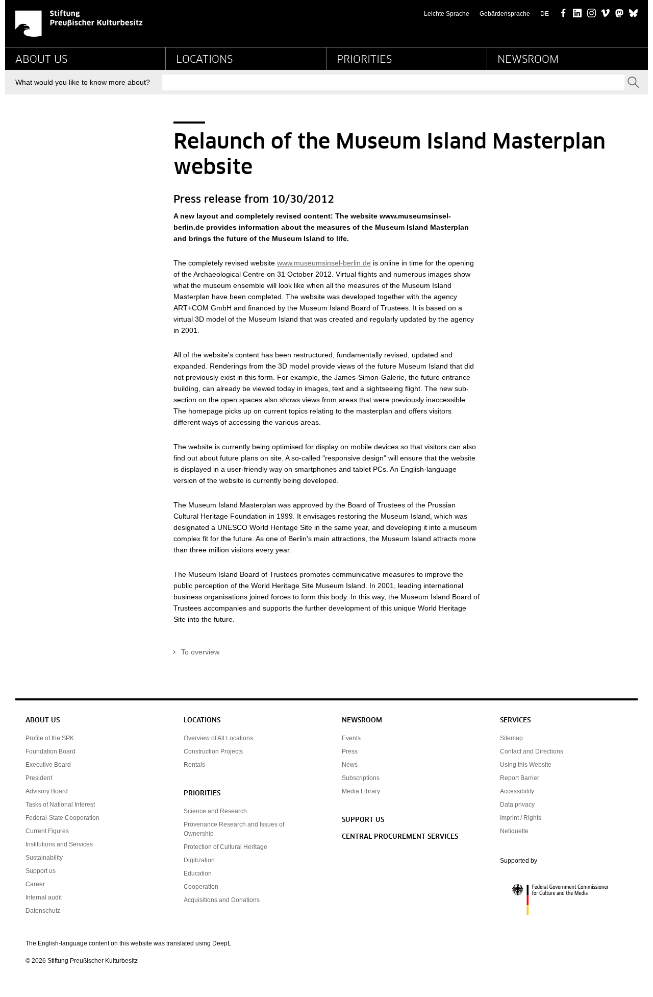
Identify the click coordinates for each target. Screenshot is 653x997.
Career (35, 884)
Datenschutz (43, 910)
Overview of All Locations (218, 738)
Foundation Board (51, 751)
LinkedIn (577, 13)
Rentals (194, 764)
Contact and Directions (531, 751)
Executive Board (48, 764)
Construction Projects (213, 751)
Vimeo (605, 13)
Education (198, 873)
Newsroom (528, 60)
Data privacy (517, 804)
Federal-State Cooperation (62, 817)
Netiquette (514, 831)
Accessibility (517, 791)
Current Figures (47, 831)
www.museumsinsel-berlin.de (324, 263)
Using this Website (525, 764)
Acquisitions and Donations (222, 900)
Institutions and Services (59, 844)
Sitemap (511, 738)
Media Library (361, 791)
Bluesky (633, 13)
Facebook (563, 13)
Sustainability (44, 857)
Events (351, 738)
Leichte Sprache (446, 13)
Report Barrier (519, 778)
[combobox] (393, 82)
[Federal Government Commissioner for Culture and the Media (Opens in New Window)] (563, 900)
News (350, 764)
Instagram (591, 13)
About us (41, 60)
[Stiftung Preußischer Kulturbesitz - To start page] (79, 23)
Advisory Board (47, 791)
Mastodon (619, 13)
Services (515, 720)
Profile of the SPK (50, 738)
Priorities (364, 60)
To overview (200, 652)
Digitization (199, 860)
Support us (41, 870)
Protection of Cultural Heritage (225, 846)
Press (350, 751)
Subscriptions (361, 778)
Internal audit (44, 897)
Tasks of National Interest (60, 804)
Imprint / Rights (520, 817)
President (39, 778)
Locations (204, 60)
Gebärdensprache (505, 13)
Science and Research (215, 811)
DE (544, 13)
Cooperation (201, 886)
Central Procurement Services (400, 837)
